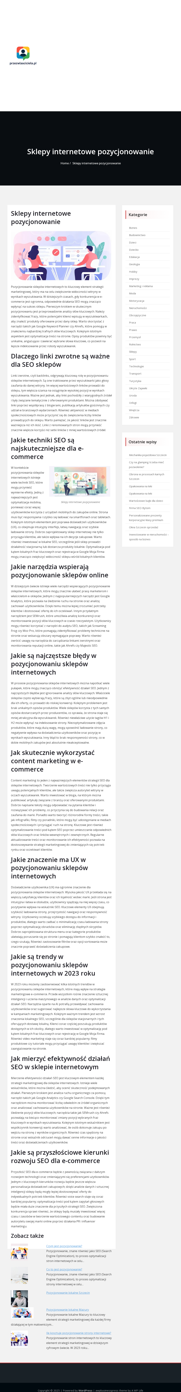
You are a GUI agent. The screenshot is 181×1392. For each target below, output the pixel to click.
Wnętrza (134, 410)
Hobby (133, 271)
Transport (135, 373)
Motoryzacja (136, 300)
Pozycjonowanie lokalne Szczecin (68, 1293)
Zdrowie (134, 417)
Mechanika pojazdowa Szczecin (148, 455)
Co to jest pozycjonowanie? (64, 1269)
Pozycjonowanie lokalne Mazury (67, 1310)
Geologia (134, 264)
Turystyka (135, 381)
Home (64, 163)
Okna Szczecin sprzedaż (143, 527)
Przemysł (135, 337)
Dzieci (132, 242)
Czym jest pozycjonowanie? (64, 1246)
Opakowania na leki (140, 486)
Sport (132, 359)
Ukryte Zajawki (138, 388)
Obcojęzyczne (137, 315)
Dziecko (134, 249)
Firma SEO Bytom (139, 508)
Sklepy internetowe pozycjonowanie (96, 163)
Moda (132, 293)
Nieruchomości (138, 308)
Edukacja (134, 257)
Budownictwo (137, 235)
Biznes (133, 227)
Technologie (136, 366)
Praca (132, 322)
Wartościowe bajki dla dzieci (146, 500)
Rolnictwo (135, 344)
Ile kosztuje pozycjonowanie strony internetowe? (78, 1333)
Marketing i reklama (141, 286)
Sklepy (133, 351)
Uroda (133, 395)
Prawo (133, 330)
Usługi (133, 402)
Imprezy (134, 279)
